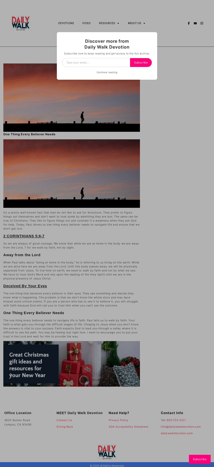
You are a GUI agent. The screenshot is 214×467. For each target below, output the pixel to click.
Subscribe (141, 62)
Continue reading (107, 72)
